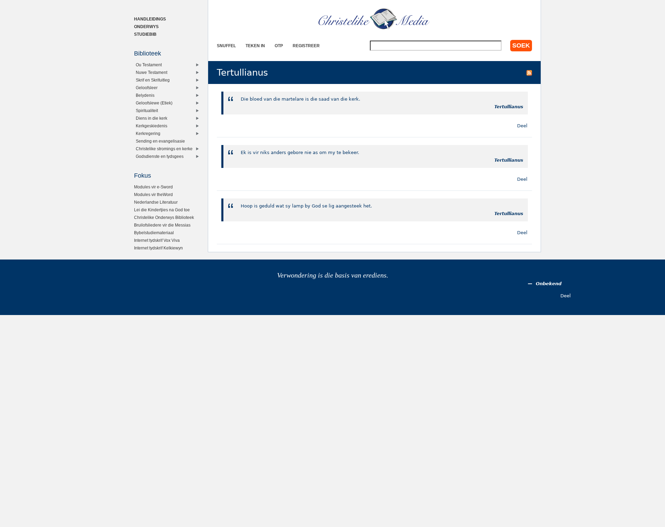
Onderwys (146, 26)
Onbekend (548, 283)
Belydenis (145, 95)
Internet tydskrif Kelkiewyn (158, 248)
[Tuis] (374, 19)
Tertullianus (508, 106)
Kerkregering (148, 133)
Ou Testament (149, 64)
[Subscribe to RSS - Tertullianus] (529, 72)
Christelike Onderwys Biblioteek (164, 217)
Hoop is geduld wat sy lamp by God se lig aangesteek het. (306, 206)
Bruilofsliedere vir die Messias (162, 225)
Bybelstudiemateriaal (154, 232)
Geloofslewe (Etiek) (154, 103)
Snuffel (226, 45)
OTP (279, 45)
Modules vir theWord (153, 194)
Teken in (255, 45)
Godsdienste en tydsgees (160, 156)
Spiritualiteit (147, 110)
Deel (522, 125)
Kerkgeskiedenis (151, 126)
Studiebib (145, 34)
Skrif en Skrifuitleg (153, 80)
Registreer (306, 45)
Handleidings (150, 19)
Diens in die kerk (151, 118)
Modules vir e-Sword (153, 187)
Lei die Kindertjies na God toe (162, 209)
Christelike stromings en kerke (164, 148)
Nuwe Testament (151, 72)
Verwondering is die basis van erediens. (332, 275)
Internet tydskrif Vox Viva (157, 240)
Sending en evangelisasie (160, 141)
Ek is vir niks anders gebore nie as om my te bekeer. (300, 152)
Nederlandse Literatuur (156, 202)
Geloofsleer (147, 87)
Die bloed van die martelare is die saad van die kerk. (300, 99)
